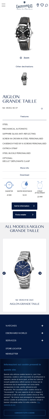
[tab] (24, 116)
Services (11, 341)
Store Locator (13, 348)
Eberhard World (16, 333)
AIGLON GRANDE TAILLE (26, 304)
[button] (4, 273)
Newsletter (12, 353)
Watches (11, 326)
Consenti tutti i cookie (25, 413)
